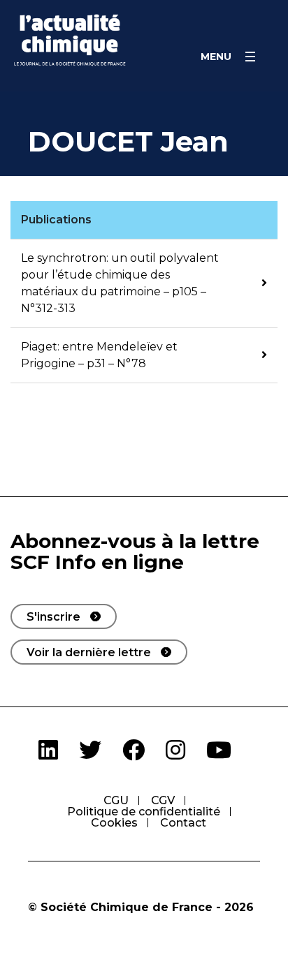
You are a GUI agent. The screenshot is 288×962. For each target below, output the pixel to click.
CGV (163, 800)
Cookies (114, 822)
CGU (116, 800)
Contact (183, 822)
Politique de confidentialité (143, 811)
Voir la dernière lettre (89, 652)
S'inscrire (53, 616)
